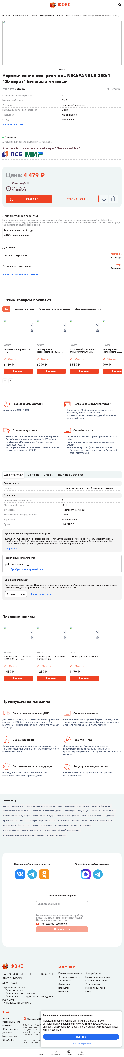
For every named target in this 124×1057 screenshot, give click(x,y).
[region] (62, 309)
